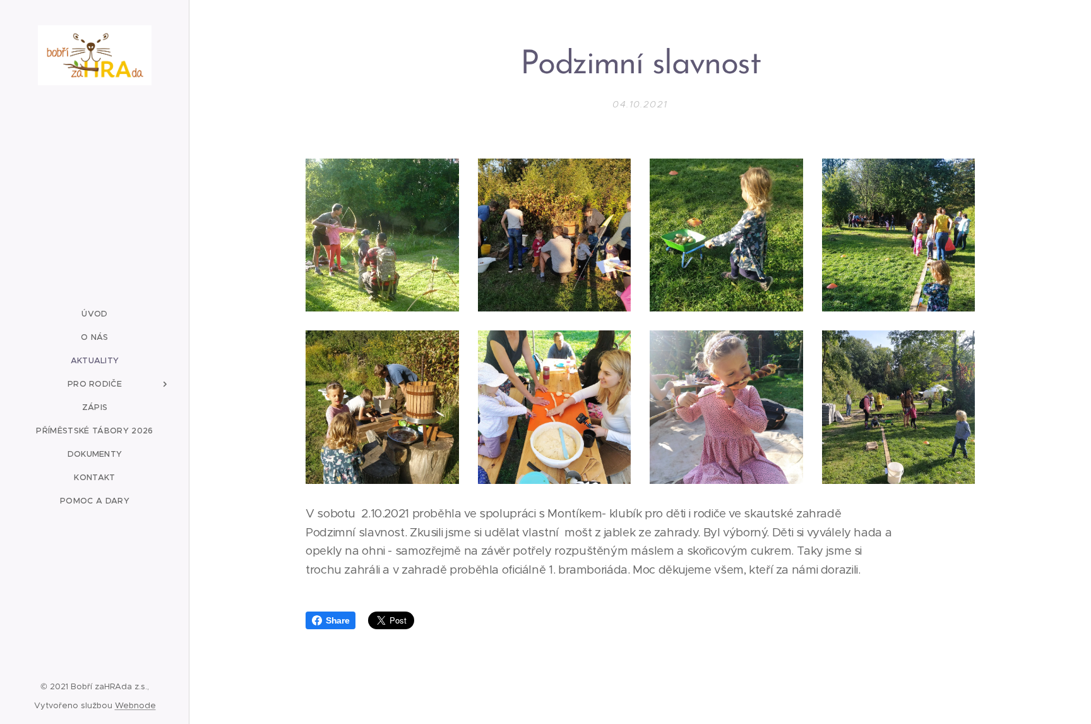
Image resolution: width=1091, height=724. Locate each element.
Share (337, 620)
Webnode (135, 705)
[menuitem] (95, 313)
